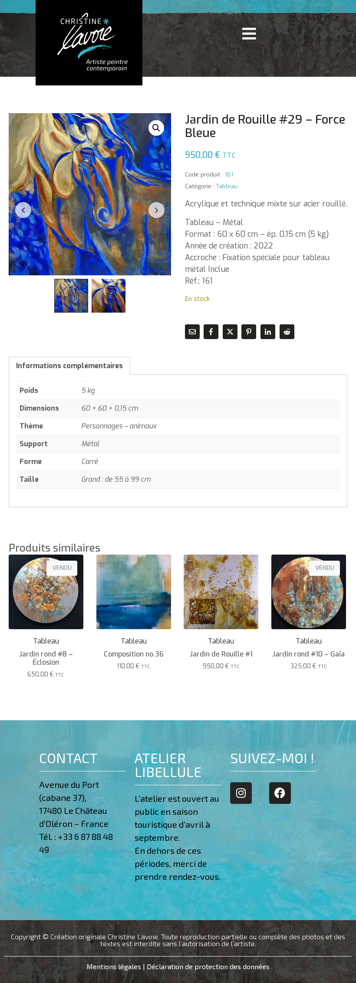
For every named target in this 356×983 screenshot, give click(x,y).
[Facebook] (280, 793)
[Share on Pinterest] (248, 331)
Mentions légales (113, 966)
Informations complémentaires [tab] (69, 365)
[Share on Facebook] (211, 331)
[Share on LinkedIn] (267, 331)
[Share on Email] (192, 331)
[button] (156, 128)
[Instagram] (241, 793)
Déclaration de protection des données (208, 966)
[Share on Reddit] (287, 331)
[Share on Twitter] (230, 331)
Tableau (227, 186)
